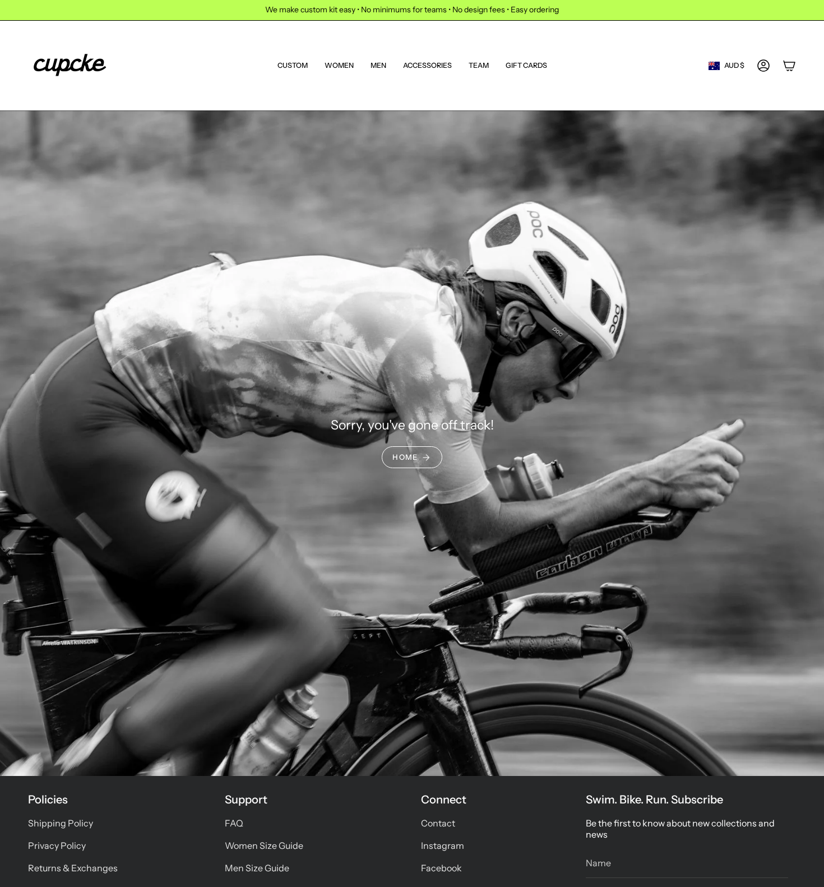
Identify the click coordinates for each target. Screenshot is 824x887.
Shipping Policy (60, 823)
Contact (438, 823)
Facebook (441, 868)
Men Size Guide (257, 868)
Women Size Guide (264, 845)
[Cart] (789, 65)
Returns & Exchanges (73, 868)
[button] (339, 66)
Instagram (442, 845)
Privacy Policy (57, 845)
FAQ (234, 823)
